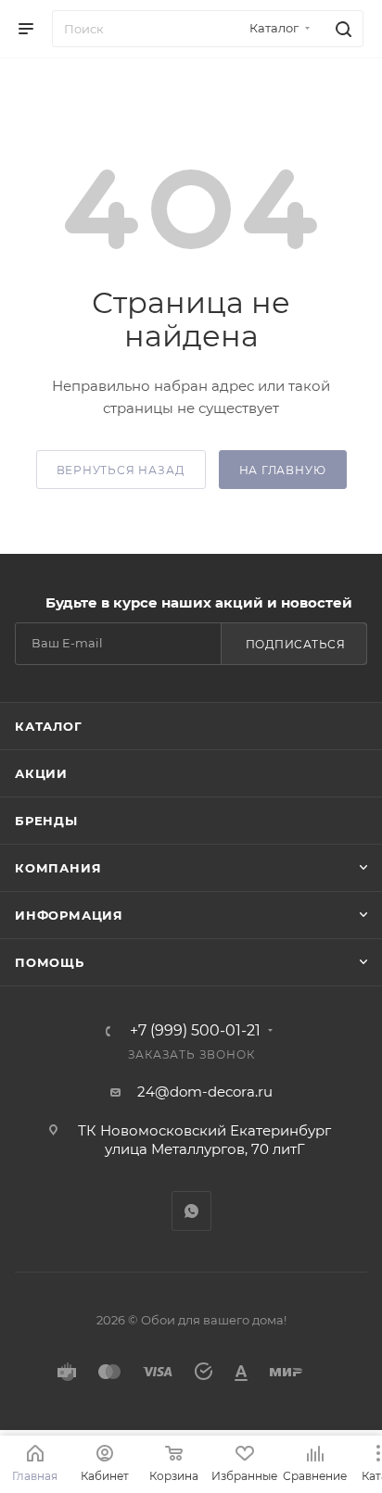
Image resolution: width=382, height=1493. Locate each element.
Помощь (49, 962)
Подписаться (296, 644)
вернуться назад (121, 470)
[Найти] (340, 28)
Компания (58, 867)
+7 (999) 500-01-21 (195, 1030)
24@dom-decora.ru (205, 1091)
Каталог (49, 726)
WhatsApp (191, 1211)
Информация (69, 915)
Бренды (46, 820)
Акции (41, 773)
